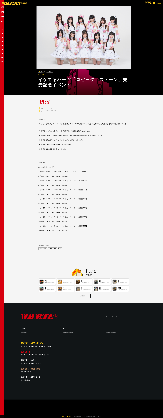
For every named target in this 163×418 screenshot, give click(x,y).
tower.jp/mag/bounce (68, 332)
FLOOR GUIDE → (84, 296)
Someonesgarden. (74, 396)
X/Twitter (52, 248)
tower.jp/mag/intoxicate (111, 332)
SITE (48, 355)
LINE (60, 248)
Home (108, 317)
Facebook (43, 248)
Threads (49, 346)
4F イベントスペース (46, 71)
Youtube (40, 346)
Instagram (32, 346)
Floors (91, 271)
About (114, 317)
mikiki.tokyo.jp (24, 332)
